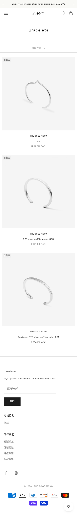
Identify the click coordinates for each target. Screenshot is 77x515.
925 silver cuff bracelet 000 (38, 239)
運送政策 (9, 453)
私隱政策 (9, 441)
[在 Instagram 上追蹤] (16, 473)
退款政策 (9, 459)
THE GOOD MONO (38, 136)
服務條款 (9, 447)
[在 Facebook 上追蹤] (6, 473)
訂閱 (12, 401)
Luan (38, 141)
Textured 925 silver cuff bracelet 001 (38, 337)
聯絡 (6, 422)
